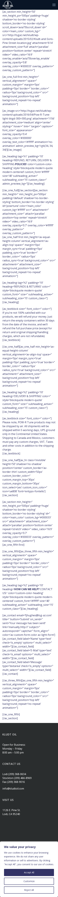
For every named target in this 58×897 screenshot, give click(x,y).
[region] (29, 869)
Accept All (29, 872)
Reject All (29, 889)
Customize (29, 881)
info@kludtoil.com (13, 788)
